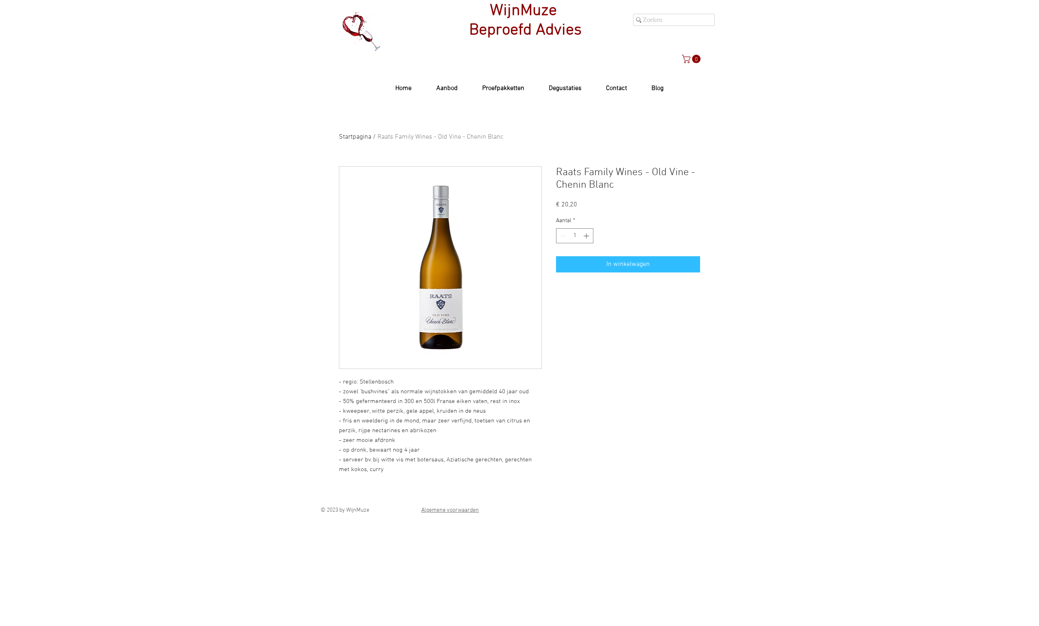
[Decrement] (562, 236)
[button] (692, 59)
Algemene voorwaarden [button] (450, 510)
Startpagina (355, 137)
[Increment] (587, 236)
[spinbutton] (574, 236)
